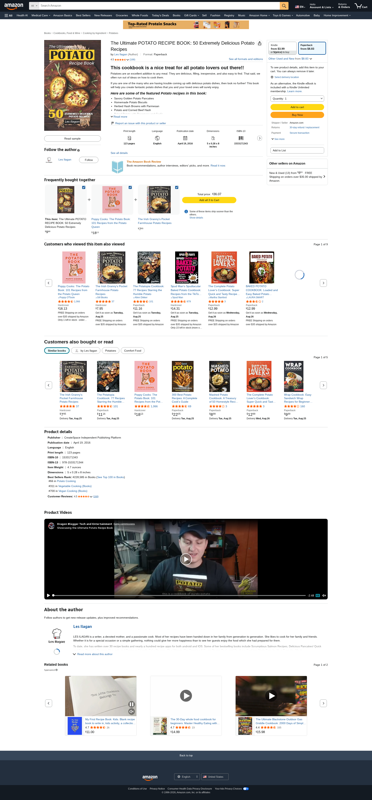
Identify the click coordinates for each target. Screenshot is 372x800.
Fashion (215, 15)
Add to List (279, 150)
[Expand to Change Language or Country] (304, 7)
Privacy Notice (157, 788)
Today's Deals (160, 15)
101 (115, 406)
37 (77, 406)
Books (176, 15)
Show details (196, 217)
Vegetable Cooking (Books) (75, 486)
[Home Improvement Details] (350, 15)
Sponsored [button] (49, 670)
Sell (204, 15)
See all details (119, 152)
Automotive (303, 15)
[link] (112, 199)
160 (302, 406)
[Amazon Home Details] (269, 15)
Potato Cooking (66, 481)
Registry (229, 15)
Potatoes (113, 33)
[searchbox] (159, 6)
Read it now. (218, 165)
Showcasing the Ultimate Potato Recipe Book (85, 527)
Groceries (122, 15)
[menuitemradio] (318, 595)
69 (189, 406)
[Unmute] (324, 595)
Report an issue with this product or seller (140, 123)
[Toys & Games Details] (292, 15)
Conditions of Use (137, 788)
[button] (8, 15)
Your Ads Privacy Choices (228, 788)
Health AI (22, 15)
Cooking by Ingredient (94, 33)
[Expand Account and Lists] (333, 7)
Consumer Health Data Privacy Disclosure (190, 788)
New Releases (103, 15)
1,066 (154, 406)
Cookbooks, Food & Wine (66, 33)
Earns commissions (124, 523)
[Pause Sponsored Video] (131, 704)
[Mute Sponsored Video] (131, 711)
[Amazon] (14, 6)
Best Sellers (83, 15)
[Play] (47, 595)
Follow (89, 159)
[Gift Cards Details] (198, 15)
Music (241, 15)
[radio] (282, 48)
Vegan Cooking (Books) (73, 490)
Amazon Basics (62, 15)
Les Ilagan (120, 54)
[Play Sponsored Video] (186, 696)
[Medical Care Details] (49, 15)
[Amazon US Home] (150, 778)
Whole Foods (140, 15)
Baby (317, 15)
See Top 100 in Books (110, 477)
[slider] (179, 595)
